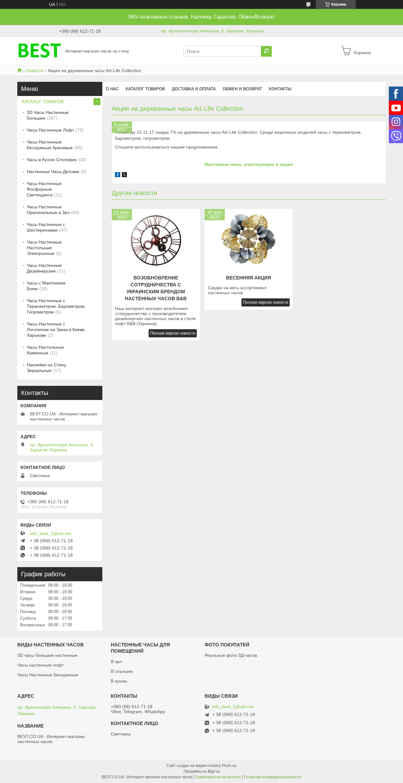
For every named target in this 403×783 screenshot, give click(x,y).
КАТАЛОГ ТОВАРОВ (145, 89)
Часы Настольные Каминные (45, 350)
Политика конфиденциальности (272, 777)
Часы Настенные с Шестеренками (46, 227)
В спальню (122, 671)
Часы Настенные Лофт (50, 129)
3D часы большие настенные (47, 655)
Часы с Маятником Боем (46, 285)
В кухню (119, 681)
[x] (124, 175)
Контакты (280, 89)
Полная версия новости (172, 333)
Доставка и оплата (194, 89)
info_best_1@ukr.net (50, 533)
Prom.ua (229, 765)
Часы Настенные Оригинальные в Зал (48, 209)
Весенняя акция (248, 277)
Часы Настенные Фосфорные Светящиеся (44, 189)
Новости (34, 70)
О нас (112, 89)
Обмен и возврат (242, 89)
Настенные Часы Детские (53, 171)
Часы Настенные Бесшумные (47, 674)
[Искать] (266, 51)
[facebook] (117, 175)
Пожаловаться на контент (218, 777)
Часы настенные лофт (40, 665)
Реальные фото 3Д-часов (231, 655)
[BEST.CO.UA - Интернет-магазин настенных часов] (39, 51)
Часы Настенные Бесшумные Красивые (50, 144)
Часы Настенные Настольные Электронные (44, 247)
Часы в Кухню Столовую (52, 159)
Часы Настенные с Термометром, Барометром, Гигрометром (56, 306)
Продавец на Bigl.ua (202, 771)
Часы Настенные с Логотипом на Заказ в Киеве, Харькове (56, 329)
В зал (116, 661)
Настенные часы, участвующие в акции (249, 164)
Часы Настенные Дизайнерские (44, 268)
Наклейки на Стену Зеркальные (46, 367)
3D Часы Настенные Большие (48, 115)
